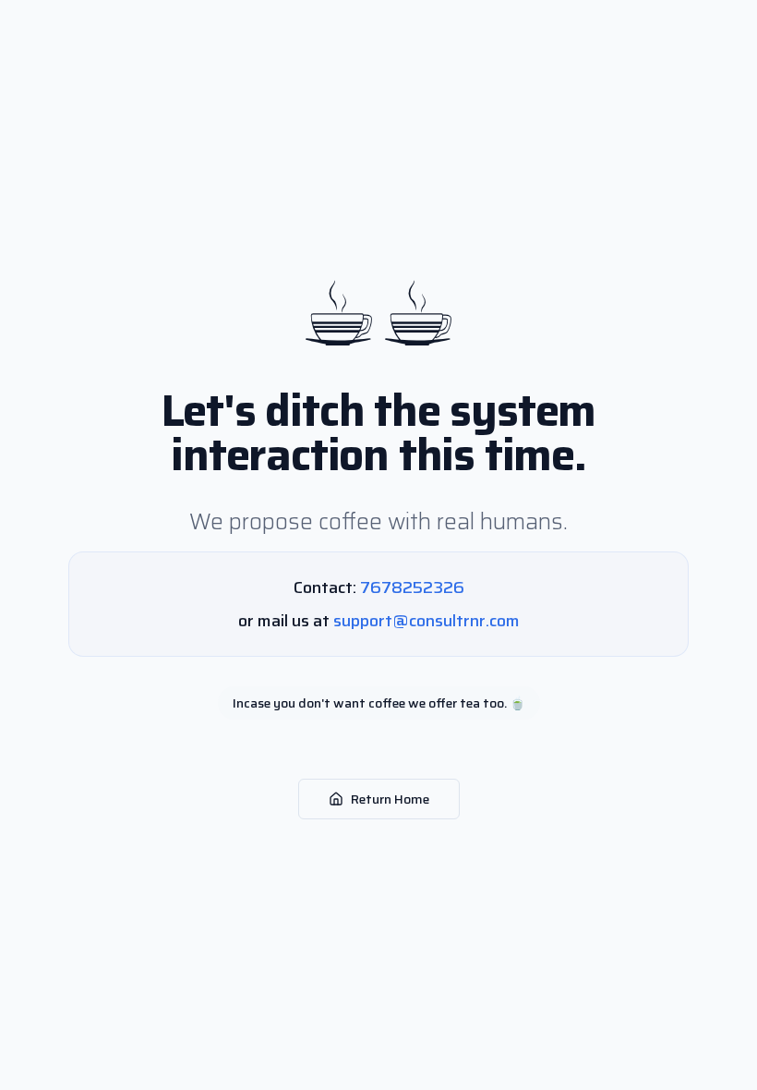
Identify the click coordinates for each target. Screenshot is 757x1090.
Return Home (390, 799)
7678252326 (412, 587)
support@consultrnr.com (426, 621)
